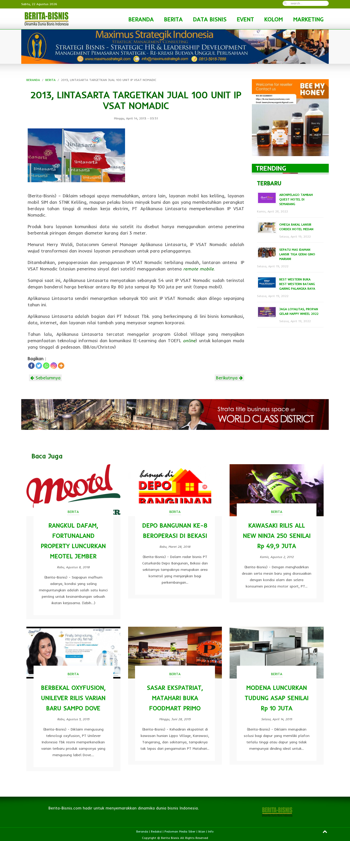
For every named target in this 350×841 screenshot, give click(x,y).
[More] (61, 365)
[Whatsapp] (46, 365)
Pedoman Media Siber (179, 831)
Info (211, 831)
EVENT (245, 19)
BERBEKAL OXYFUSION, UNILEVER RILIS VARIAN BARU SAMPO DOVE (73, 698)
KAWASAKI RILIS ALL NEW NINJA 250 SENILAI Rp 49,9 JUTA (277, 536)
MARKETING (308, 19)
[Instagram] (53, 365)
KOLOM (273, 19)
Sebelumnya (47, 377)
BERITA (173, 19)
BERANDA (141, 19)
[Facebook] (31, 365)
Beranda (142, 831)
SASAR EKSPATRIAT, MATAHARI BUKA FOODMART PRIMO (175, 698)
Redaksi (156, 831)
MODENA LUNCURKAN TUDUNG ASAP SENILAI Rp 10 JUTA (276, 698)
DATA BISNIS (210, 19)
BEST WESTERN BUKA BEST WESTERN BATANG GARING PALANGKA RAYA (297, 283)
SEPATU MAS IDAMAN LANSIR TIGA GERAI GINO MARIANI (297, 254)
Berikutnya (227, 377)
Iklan (201, 831)
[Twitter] (39, 365)
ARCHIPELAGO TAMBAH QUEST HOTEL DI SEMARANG (296, 199)
